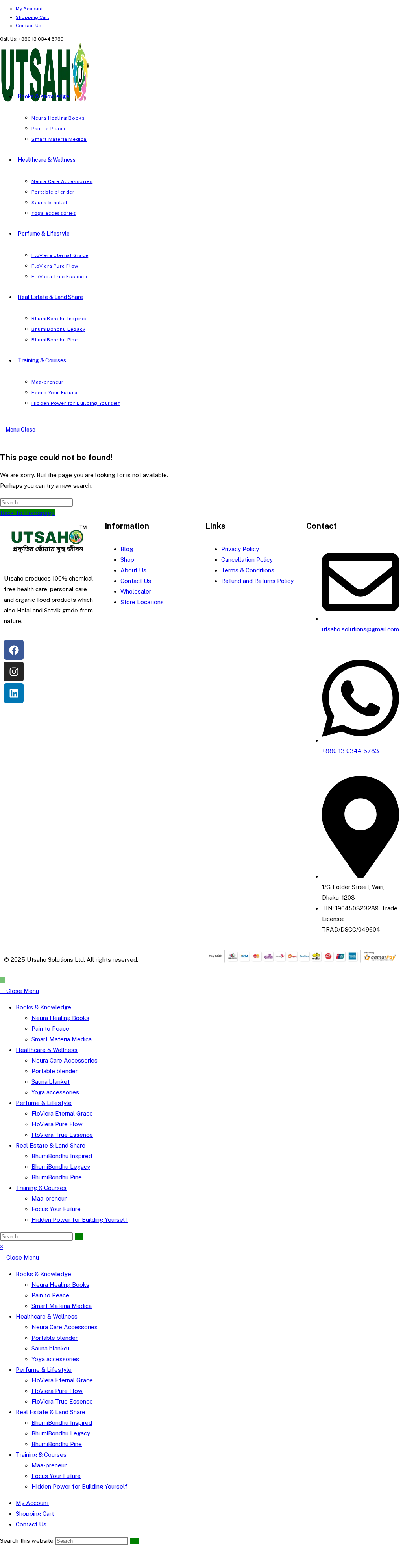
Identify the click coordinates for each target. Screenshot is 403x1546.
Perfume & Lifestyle (44, 1103)
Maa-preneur (49, 1198)
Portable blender (54, 1071)
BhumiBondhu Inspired (61, 1156)
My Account (32, 1503)
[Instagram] (14, 671)
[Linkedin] (14, 693)
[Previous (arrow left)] (14, 773)
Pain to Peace (50, 1028)
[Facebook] (14, 650)
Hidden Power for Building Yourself (79, 1219)
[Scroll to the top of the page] (2, 980)
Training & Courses (41, 1187)
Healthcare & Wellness (47, 1049)
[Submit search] (79, 1236)
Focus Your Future (56, 1209)
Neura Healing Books (60, 1018)
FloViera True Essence (62, 1134)
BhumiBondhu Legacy (60, 1166)
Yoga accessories (55, 1092)
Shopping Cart (35, 1513)
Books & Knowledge (43, 1007)
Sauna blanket (50, 1081)
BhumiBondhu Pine (56, 1177)
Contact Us (28, 25)
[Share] (359, 8)
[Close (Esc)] (377, 8)
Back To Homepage (27, 512)
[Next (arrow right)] (389, 773)
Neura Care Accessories (64, 1060)
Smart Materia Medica (61, 1039)
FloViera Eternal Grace (62, 1113)
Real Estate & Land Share (50, 1145)
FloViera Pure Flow (57, 1124)
